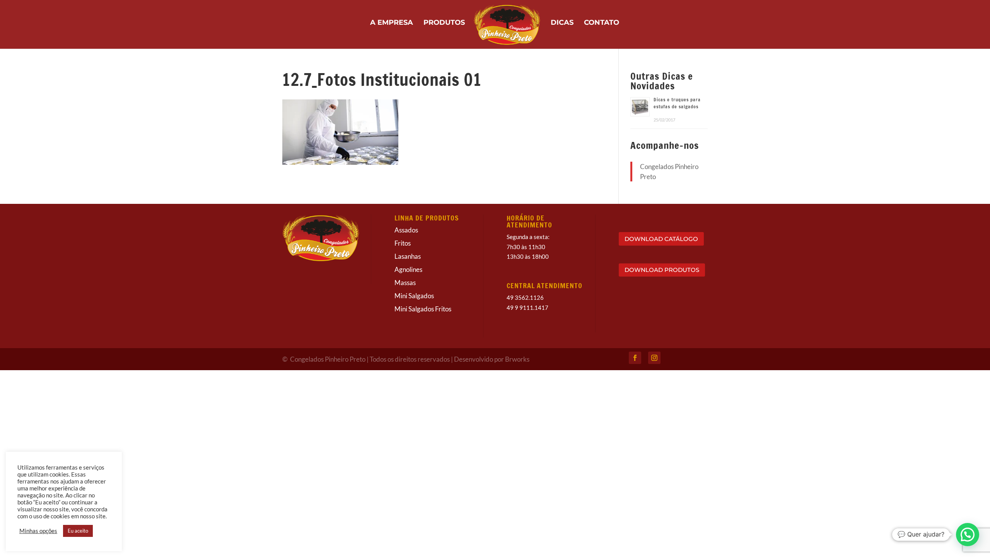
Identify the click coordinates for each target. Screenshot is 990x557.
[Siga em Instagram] (654, 358)
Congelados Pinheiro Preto (328, 359)
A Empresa (391, 23)
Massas (405, 282)
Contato (601, 23)
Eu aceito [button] (78, 531)
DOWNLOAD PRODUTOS (662, 269)
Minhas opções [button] (38, 531)
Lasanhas (407, 256)
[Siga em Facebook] (635, 358)
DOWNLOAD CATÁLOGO (661, 239)
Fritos (402, 243)
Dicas (562, 23)
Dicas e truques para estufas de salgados (677, 103)
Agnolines (408, 269)
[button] (967, 534)
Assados (406, 230)
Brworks (517, 359)
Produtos (444, 23)
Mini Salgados (414, 296)
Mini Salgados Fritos (422, 309)
